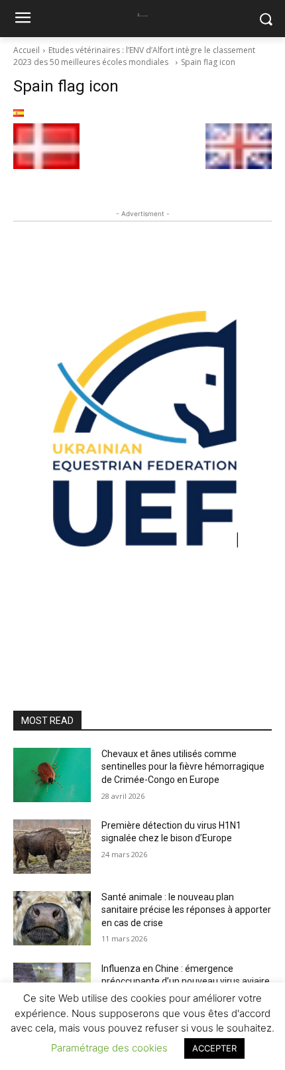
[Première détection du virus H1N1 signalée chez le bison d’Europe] (52, 846)
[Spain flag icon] (142, 113)
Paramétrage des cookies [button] (109, 1047)
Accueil (26, 50)
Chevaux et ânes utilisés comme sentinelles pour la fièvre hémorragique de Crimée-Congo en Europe (182, 766)
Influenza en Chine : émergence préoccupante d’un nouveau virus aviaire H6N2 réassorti (185, 981)
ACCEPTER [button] (214, 1048)
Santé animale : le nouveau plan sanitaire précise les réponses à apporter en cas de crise (186, 910)
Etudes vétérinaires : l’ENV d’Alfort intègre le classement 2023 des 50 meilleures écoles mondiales (134, 56)
